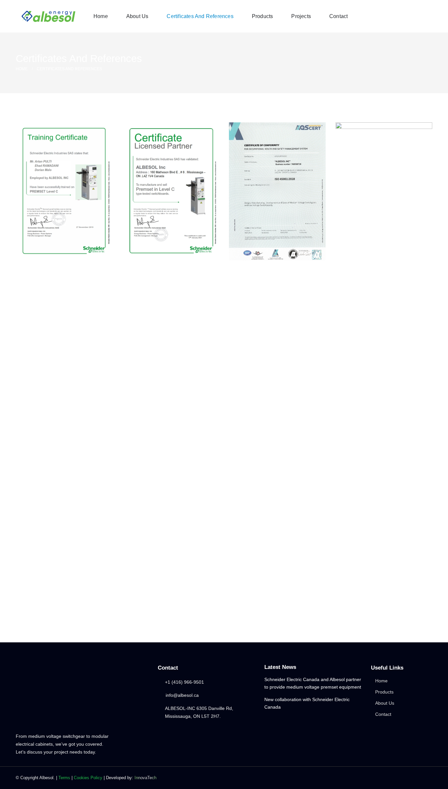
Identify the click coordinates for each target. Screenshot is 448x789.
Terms (64, 778)
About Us (137, 16)
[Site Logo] (48, 16)
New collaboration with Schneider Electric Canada (307, 703)
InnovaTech (145, 778)
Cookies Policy (88, 778)
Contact (338, 16)
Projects (301, 16)
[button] (420, 16)
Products (262, 16)
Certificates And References (200, 16)
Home (100, 16)
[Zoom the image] (64, 190)
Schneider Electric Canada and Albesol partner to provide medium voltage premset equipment (312, 683)
